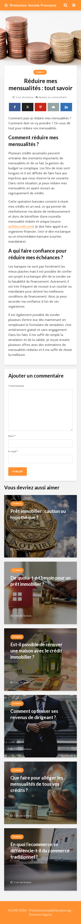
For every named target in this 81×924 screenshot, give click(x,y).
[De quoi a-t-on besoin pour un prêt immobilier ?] (40, 593)
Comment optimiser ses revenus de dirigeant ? (34, 714)
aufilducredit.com (20, 226)
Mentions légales (40, 915)
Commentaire (16, 386)
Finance (40, 72)
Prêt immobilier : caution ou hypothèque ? (38, 514)
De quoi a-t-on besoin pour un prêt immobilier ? (40, 581)
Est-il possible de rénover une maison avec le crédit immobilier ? (36, 651)
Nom (11, 436)
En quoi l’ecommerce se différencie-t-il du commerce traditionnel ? (40, 851)
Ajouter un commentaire (53, 97)
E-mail (13, 451)
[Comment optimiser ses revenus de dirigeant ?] (40, 726)
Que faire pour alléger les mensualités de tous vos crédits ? (36, 784)
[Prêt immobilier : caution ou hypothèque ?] (40, 526)
